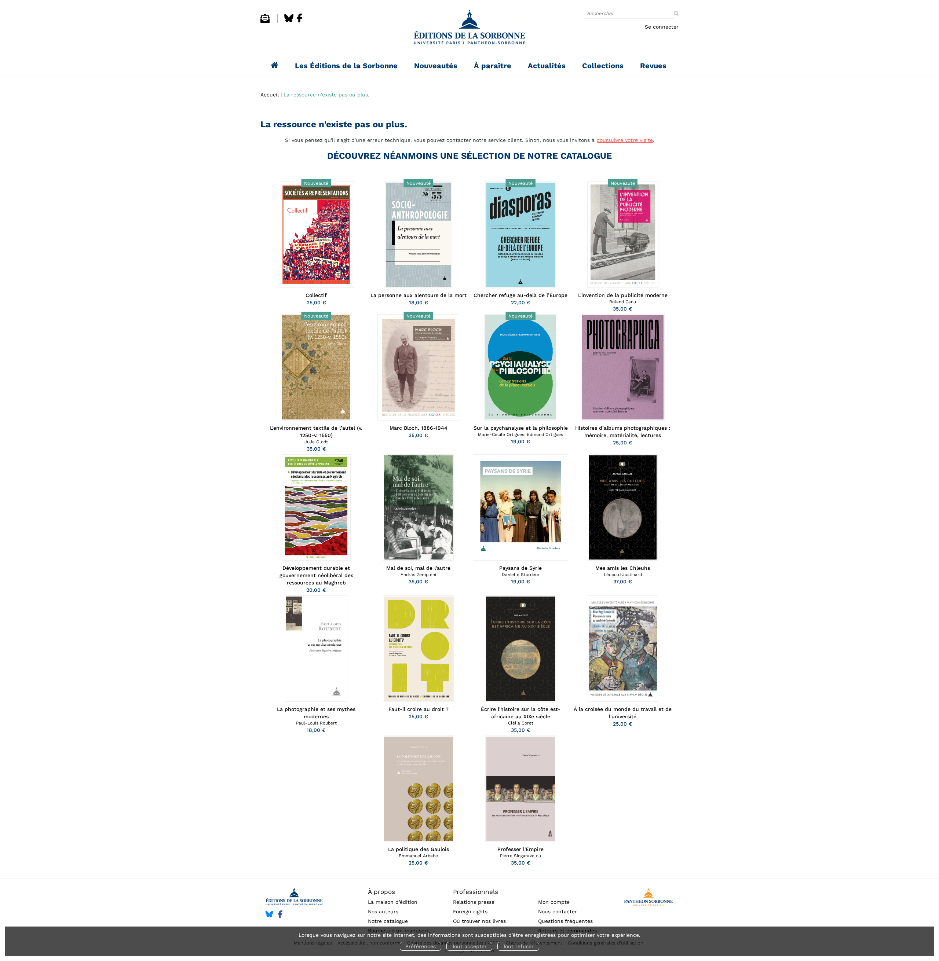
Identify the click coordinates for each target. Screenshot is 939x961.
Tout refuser (518, 946)
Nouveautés (435, 65)
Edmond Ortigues (545, 434)
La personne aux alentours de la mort (418, 295)
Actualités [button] (547, 65)
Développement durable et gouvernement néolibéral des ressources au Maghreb (316, 575)
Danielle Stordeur (521, 574)
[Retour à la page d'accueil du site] (469, 29)
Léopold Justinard (623, 574)
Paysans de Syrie (520, 568)
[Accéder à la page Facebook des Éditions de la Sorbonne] (299, 21)
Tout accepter (469, 946)
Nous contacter (557, 911)
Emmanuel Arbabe (418, 855)
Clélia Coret (520, 723)
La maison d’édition (392, 902)
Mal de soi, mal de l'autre (418, 568)
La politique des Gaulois (418, 849)
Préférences (420, 946)
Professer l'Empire (520, 849)
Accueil (269, 95)
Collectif (316, 295)
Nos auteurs (383, 911)
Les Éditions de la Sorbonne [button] (346, 65)
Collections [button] (603, 65)
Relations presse (473, 902)
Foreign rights (470, 911)
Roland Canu (622, 301)
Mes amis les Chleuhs (622, 568)
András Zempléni (418, 574)
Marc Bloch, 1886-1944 (418, 428)
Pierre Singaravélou (520, 855)
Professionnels (475, 891)
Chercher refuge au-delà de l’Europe (520, 295)
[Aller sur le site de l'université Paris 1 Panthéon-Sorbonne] (648, 898)
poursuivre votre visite (624, 140)
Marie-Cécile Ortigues (501, 434)
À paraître (492, 65)
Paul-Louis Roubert (316, 723)
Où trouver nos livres (479, 921)
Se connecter (662, 27)
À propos (381, 891)
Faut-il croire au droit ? (418, 709)
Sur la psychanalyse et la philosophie (521, 428)
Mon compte (554, 902)
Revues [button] (653, 65)
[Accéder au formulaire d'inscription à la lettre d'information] (265, 21)
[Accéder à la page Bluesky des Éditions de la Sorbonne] (288, 21)
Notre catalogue (388, 921)
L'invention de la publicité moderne (623, 295)
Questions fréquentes (565, 921)
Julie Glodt (316, 441)
